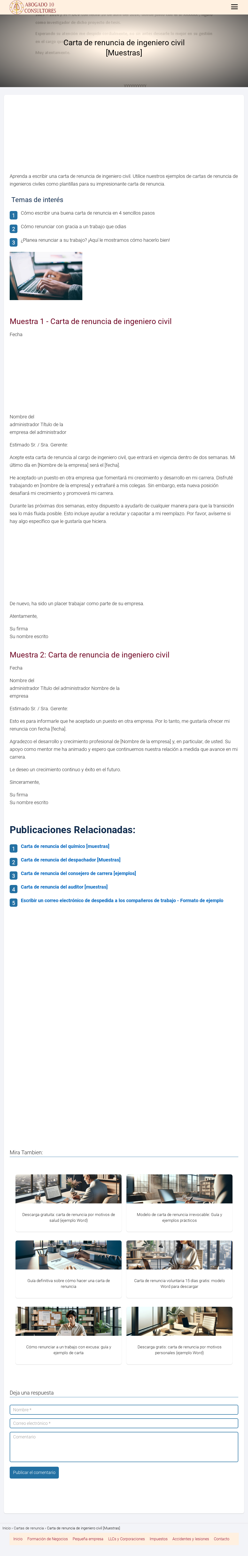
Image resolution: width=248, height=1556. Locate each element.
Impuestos (159, 1539)
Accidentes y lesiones (190, 1539)
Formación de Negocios (47, 1539)
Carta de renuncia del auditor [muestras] (64, 887)
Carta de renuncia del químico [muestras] (65, 846)
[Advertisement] (124, 136)
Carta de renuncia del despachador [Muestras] (71, 860)
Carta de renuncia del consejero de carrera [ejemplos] (78, 873)
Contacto (221, 1539)
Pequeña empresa (88, 1539)
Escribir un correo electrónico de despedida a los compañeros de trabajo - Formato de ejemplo (122, 900)
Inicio (18, 1539)
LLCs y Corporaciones (126, 1539)
